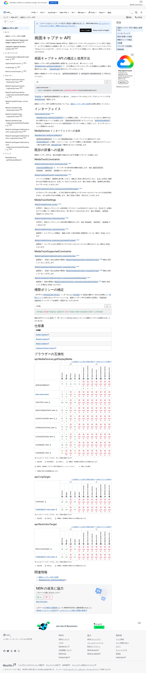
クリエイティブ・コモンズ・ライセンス (80, 669)
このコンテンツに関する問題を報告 (72, 610)
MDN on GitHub (93, 654)
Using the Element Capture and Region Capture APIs (17, 41)
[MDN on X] (11, 651)
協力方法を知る (41, 602)
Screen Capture (41, 335)
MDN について (64, 639)
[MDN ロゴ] (7, 635)
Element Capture (42, 339)
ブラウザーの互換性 (124, 46)
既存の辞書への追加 (124, 37)
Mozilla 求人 (63, 646)
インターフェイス (123, 33)
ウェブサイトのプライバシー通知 (30, 665)
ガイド (118, 646)
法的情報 (65, 665)
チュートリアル (121, 650)
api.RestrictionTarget (46, 524)
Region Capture (41, 344)
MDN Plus (62, 654)
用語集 (118, 654)
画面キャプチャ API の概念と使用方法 (129, 29)
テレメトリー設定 (52, 665)
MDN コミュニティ (94, 639)
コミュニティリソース (95, 643)
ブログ (61, 643)
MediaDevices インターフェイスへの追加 (57, 130)
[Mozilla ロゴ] (9, 664)
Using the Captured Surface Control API (16, 48)
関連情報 (120, 49)
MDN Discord (92, 650)
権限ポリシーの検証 (124, 40)
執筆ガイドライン (93, 646)
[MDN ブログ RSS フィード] (19, 651)
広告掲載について (65, 650)
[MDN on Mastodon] (15, 651)
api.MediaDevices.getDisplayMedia (53, 359)
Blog (109, 12)
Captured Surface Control (45, 348)
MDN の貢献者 (51, 608)
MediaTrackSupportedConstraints (53, 251)
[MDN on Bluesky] (8, 651)
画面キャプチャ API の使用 (80, 104)
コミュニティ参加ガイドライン (83, 665)
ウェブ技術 (120, 639)
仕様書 (119, 43)
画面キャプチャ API (10, 28)
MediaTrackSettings (45, 199)
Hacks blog (120, 657)
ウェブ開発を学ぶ (122, 643)
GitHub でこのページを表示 (46, 610)
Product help (63, 657)
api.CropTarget (42, 476)
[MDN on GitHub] (4, 651)
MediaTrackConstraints (47, 159)
